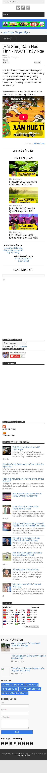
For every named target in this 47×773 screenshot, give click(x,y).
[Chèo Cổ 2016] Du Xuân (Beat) (23, 260)
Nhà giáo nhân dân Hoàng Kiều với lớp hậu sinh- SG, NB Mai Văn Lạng (28, 524)
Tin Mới (7, 38)
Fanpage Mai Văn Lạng (23, 8)
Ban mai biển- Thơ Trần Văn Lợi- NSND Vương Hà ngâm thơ (27, 495)
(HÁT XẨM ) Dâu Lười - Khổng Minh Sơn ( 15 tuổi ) (23, 236)
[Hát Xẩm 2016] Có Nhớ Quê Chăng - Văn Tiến (22, 210)
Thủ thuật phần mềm (36, 754)
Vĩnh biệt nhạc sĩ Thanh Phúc (26, 570)
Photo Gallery (8, 689)
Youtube (18, 8)
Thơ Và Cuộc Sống (27, 689)
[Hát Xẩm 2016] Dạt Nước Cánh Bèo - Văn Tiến (23, 183)
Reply (6, 55)
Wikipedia (28, 8)
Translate (23, 346)
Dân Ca (7, 58)
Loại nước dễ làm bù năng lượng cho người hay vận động (13, 250)
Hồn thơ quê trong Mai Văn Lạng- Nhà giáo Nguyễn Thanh (27, 554)
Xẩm (17, 58)
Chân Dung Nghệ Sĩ (11, 685)
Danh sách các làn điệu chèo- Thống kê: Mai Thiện (26, 507)
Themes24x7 (25, 756)
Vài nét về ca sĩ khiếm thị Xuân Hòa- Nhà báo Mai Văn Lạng (26, 539)
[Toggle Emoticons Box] (4, 279)
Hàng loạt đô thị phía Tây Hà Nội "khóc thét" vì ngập (25, 644)
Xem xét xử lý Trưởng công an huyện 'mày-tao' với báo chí (27, 669)
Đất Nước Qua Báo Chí (12, 693)
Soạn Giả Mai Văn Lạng (20, 754)
